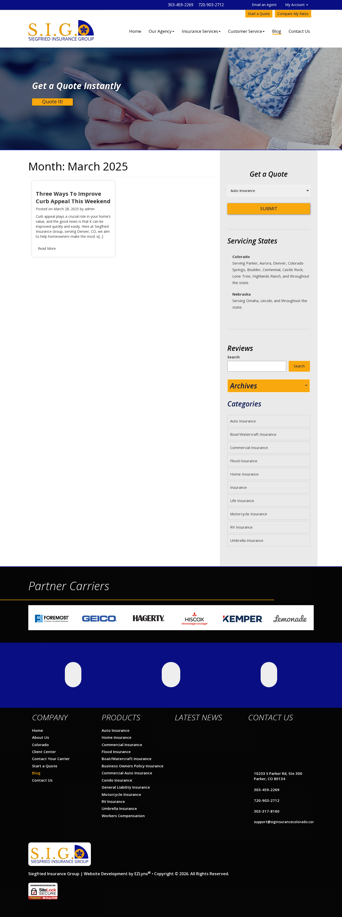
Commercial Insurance (249, 447)
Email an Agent (264, 4)
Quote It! (52, 101)
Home (135, 31)
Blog (276, 31)
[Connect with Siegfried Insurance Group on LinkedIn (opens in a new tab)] (269, 674)
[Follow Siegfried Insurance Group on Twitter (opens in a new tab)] (73, 674)
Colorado (40, 744)
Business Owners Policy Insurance (132, 765)
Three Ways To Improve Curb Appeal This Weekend (73, 197)
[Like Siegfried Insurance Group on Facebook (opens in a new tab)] (171, 674)
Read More (47, 248)
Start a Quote (259, 13)
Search (233, 357)
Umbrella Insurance (246, 540)
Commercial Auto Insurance (127, 772)
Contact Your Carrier (51, 758)
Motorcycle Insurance (248, 513)
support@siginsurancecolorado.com (284, 822)
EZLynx (141, 873)
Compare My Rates (293, 13)
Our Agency (160, 31)
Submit (268, 208)
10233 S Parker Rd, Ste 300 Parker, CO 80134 (278, 776)
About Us (40, 737)
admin (90, 208)
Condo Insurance (117, 780)
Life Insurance (242, 500)
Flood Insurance (243, 460)
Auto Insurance (243, 420)
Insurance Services (200, 31)
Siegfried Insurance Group (53, 873)
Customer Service (245, 31)
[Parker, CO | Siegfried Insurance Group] (61, 25)
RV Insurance (241, 527)
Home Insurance (244, 474)
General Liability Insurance (126, 787)
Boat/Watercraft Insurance (253, 434)
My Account (295, 4)
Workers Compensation (123, 815)
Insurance (238, 487)
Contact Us (299, 31)
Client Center (44, 751)
